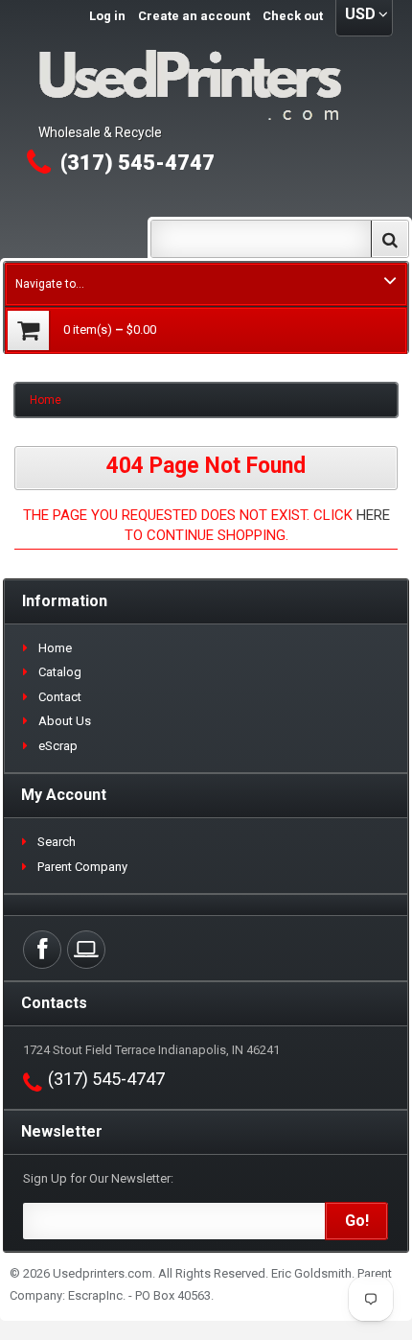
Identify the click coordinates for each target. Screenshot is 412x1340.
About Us (64, 721)
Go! (357, 1220)
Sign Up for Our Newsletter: (98, 1178)
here (373, 515)
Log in (107, 16)
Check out (293, 16)
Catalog (59, 672)
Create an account (194, 16)
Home (45, 400)
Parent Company (82, 866)
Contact (59, 697)
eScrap (58, 746)
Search (56, 842)
